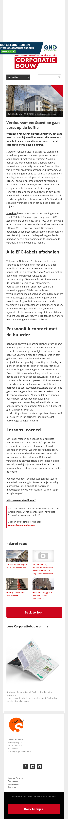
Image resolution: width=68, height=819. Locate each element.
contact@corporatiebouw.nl (21, 525)
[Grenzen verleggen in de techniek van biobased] (43, 589)
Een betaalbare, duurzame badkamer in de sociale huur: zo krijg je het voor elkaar (43, 569)
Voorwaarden (13, 781)
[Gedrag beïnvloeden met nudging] (17, 589)
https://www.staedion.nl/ (20, 500)
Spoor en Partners (15, 778)
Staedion (11, 213)
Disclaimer (12, 787)
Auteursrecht (13, 784)
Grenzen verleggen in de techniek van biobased (42, 595)
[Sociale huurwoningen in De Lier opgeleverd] (17, 561)
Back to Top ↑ (34, 612)
